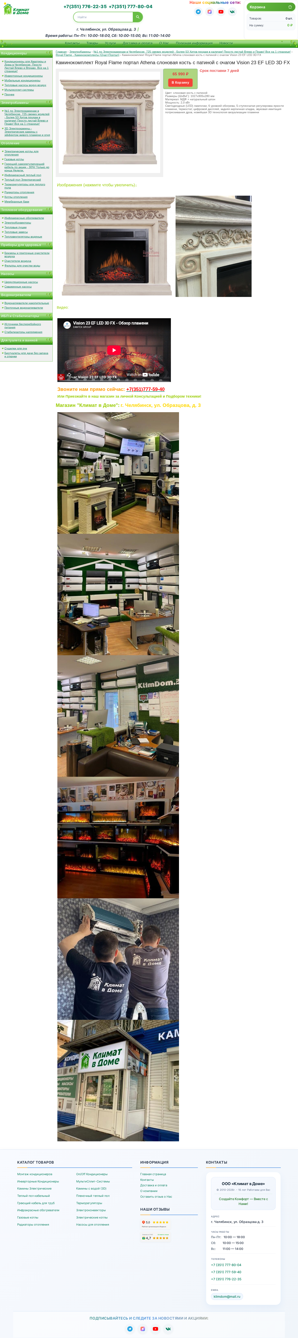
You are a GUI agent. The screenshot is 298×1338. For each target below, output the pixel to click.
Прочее (9, 94)
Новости (226, 43)
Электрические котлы (92, 1217)
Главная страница (153, 1174)
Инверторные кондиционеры (23, 75)
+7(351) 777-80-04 (130, 6)
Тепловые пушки (15, 227)
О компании (149, 1191)
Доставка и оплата (137, 43)
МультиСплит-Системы (93, 1181)
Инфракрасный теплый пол (22, 175)
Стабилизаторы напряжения (23, 332)
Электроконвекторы (91, 1210)
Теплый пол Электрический (22, 179)
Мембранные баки (16, 201)
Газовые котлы (14, 159)
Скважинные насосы (18, 286)
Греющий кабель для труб (36, 1203)
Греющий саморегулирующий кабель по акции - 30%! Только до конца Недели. (26, 167)
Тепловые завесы (16, 232)
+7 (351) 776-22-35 (226, 1279)
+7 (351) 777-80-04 (226, 1265)
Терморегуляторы (89, 1203)
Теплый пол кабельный (33, 1195)
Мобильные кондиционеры (22, 80)
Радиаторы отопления (19, 192)
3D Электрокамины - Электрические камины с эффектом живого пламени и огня (27, 132)
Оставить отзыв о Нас (156, 1196)
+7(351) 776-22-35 (85, 6)
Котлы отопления (16, 196)
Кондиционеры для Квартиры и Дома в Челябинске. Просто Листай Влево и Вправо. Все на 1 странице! (26, 66)
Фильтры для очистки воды (22, 265)
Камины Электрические (34, 1188)
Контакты (72, 43)
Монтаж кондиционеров (34, 1174)
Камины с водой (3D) (91, 1188)
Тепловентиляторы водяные (23, 236)
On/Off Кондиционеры (92, 1174)
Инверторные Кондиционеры (38, 1181)
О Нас (164, 43)
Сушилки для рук (15, 348)
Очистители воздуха (17, 260)
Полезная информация (194, 43)
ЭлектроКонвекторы (17, 222)
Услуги (110, 43)
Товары (92, 43)
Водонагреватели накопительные (26, 303)
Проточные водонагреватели (23, 307)
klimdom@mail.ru (227, 1296)
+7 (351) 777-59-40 (226, 1272)
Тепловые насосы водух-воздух (25, 85)
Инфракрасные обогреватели (24, 218)
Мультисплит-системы (19, 89)
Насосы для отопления (92, 1224)
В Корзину (180, 82)
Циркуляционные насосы (21, 282)
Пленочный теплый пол (92, 1195)
